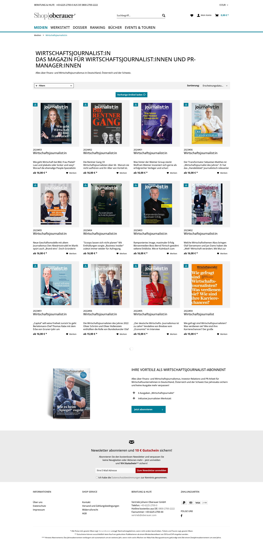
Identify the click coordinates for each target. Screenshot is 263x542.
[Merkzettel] (192, 15)
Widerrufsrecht (90, 509)
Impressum (39, 509)
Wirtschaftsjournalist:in (50, 153)
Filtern (41, 85)
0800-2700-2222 (90, 4)
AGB (84, 513)
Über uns (37, 502)
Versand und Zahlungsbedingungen (100, 505)
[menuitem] (141, 15)
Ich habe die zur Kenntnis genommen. (132, 477)
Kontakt (86, 502)
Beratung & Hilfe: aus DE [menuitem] (66, 4)
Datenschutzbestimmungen (126, 477)
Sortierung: (193, 85)
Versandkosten (105, 531)
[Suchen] (163, 15)
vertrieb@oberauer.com (144, 515)
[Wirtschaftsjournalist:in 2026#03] (82, 394)
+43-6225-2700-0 (64, 4)
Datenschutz (39, 505)
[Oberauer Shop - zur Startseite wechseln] (58, 16)
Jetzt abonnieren (143, 409)
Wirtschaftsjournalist (199, 314)
